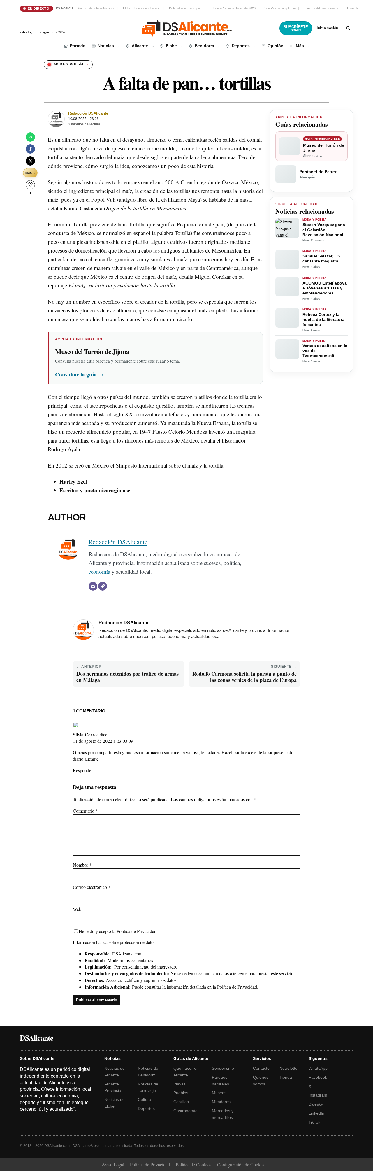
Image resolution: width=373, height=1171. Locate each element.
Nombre (82, 865)
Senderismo (223, 1068)
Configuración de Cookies (241, 1164)
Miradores (221, 1101)
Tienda (285, 1077)
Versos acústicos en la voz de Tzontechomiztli (324, 350)
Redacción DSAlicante (88, 113)
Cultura (144, 1099)
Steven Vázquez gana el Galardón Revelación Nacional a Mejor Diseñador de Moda (324, 229)
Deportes (146, 1108)
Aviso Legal (113, 1164)
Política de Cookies (193, 1164)
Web (77, 909)
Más (30, 173)
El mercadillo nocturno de (321, 8)
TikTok (314, 1122)
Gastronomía (185, 1110)
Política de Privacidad (136, 931)
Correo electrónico (91, 887)
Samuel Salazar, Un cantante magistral (321, 258)
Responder (83, 770)
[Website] (102, 586)
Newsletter (289, 1068)
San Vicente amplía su (280, 8)
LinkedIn (316, 1113)
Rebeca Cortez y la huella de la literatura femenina (323, 319)
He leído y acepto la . (118, 931)
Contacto (261, 1068)
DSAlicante (36, 1038)
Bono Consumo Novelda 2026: (234, 8)
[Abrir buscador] (348, 28)
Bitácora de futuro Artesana (96, 8)
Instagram (318, 1095)
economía (99, 571)
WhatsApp (318, 1068)
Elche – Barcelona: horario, (142, 8)
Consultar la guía (79, 374)
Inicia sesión (327, 28)
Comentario (85, 811)
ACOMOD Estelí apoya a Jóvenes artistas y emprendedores (324, 288)
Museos (219, 1092)
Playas (179, 1084)
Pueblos (180, 1092)
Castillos (181, 1101)
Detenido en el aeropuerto (187, 8)
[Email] (93, 586)
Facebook (318, 1077)
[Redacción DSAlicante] (56, 119)
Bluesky (316, 1104)
